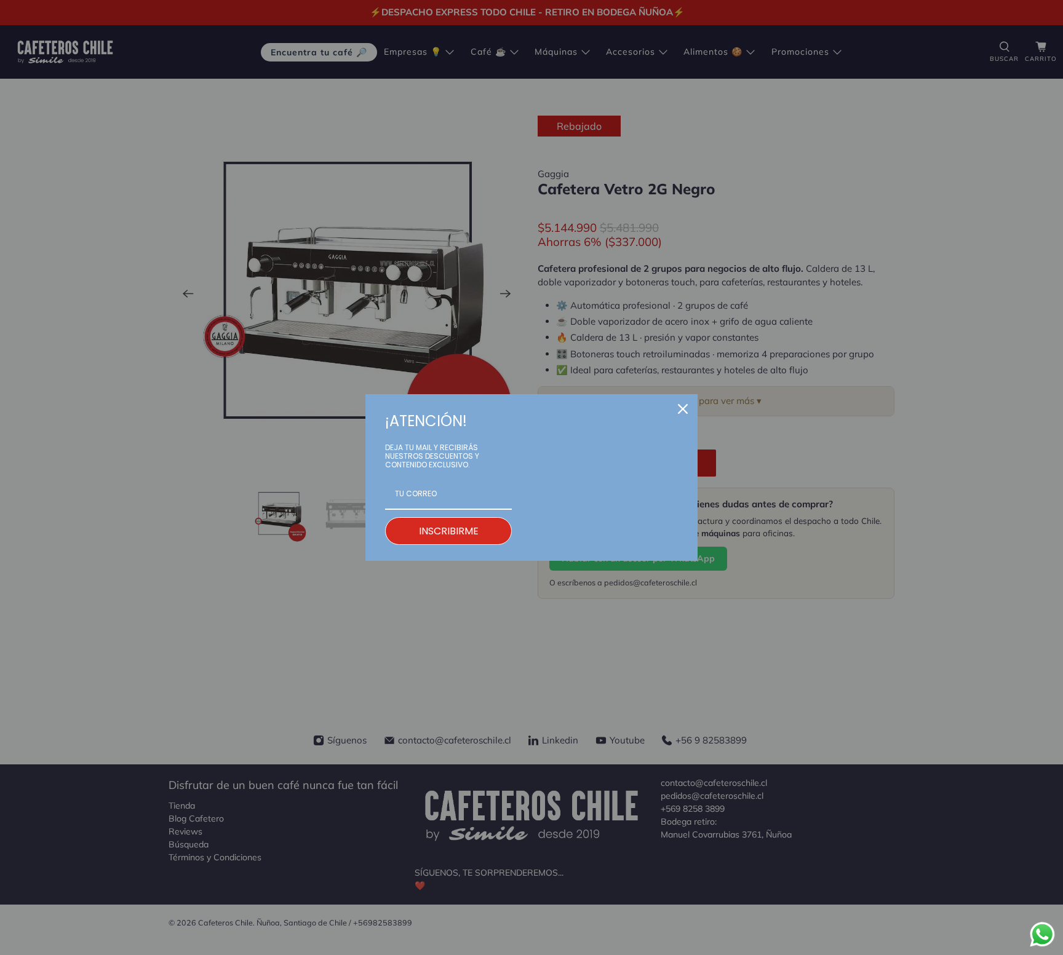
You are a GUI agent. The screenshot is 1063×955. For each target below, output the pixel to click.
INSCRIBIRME (449, 531)
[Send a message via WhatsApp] (1042, 934)
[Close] (683, 409)
